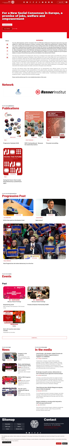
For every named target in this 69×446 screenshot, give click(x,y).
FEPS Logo (7, 426)
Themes (19, 424)
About (7, 428)
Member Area (19, 428)
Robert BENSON (7, 260)
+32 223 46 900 (47, 426)
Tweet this (7, 54)
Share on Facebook (7, 51)
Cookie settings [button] (7, 442)
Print (7, 57)
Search (60, 2)
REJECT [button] (65, 443)
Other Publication (29, 140)
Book (5, 140)
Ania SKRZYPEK (7, 217)
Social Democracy (7, 24)
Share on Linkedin (7, 44)
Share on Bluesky (7, 48)
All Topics (7, 28)
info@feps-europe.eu (56, 426)
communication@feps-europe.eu (51, 427)
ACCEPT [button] (59, 443)
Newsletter (7, 424)
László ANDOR (39, 217)
